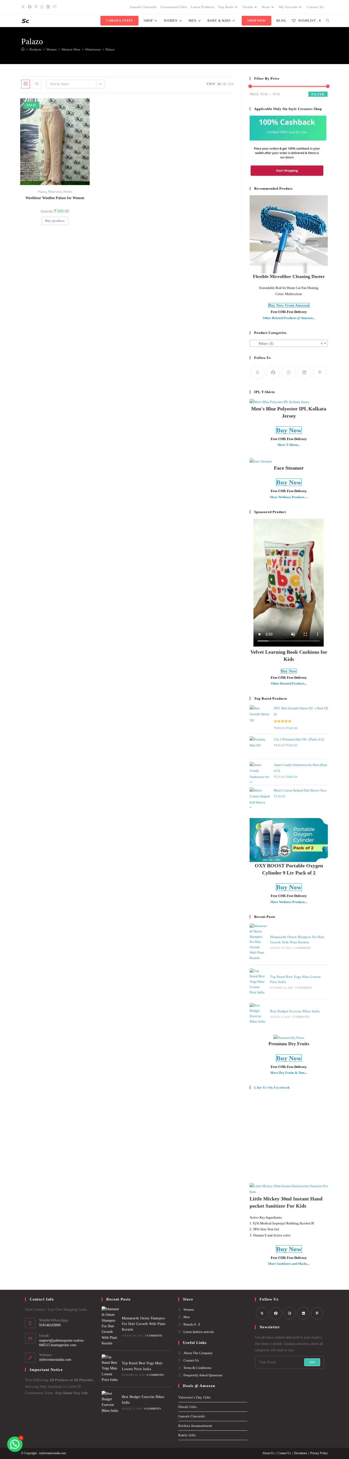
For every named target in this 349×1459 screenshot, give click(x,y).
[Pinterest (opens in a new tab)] (36, 7)
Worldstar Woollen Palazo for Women (55, 198)
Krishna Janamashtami (195, 1426)
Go (312, 1362)
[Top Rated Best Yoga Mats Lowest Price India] (258, 981)
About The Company (198, 1353)
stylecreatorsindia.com (55, 1359)
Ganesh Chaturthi (143, 7)
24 (218, 84)
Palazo (110, 49)
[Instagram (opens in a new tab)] (42, 7)
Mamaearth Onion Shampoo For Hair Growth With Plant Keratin (143, 1324)
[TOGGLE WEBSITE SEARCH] (327, 20)
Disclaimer (300, 1453)
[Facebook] (273, 372)
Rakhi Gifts (187, 1435)
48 (224, 84)
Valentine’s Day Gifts (194, 1397)
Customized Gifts (174, 7)
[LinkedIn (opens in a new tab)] (48, 7)
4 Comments (300, 1016)
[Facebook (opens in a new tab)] (29, 7)
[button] (74, 104)
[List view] (36, 84)
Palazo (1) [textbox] (287, 343)
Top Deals (225, 7)
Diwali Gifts (187, 1407)
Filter (317, 94)
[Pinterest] (320, 372)
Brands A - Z (191, 1324)
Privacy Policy (319, 1453)
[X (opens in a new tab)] (23, 7)
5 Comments (301, 947)
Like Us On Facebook (272, 1087)
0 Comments (303, 987)
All (231, 84)
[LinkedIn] (304, 372)
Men (186, 1317)
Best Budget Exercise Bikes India (295, 1011)
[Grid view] (25, 84)
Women (67, 191)
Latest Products (202, 7)
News (266, 7)
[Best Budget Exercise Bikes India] (258, 1013)
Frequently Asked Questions (202, 1375)
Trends (247, 7)
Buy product (55, 221)
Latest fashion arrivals (198, 1332)
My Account (288, 7)
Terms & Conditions (197, 1368)
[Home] (23, 49)
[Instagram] (289, 372)
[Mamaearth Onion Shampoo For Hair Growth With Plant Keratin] (258, 942)
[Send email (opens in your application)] (54, 7)
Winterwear (55, 191)
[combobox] (289, 343)
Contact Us (315, 7)
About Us (268, 1453)
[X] (257, 372)
